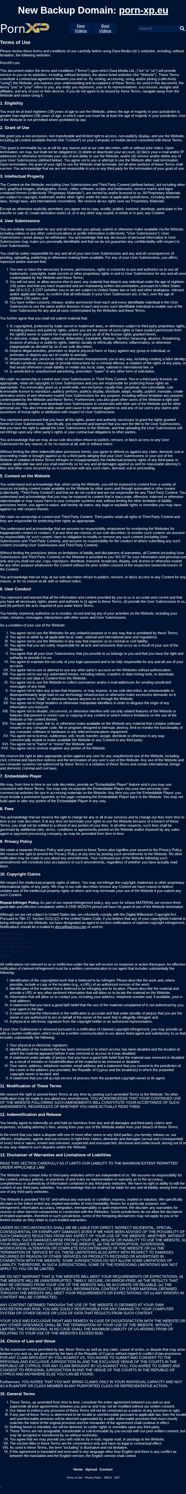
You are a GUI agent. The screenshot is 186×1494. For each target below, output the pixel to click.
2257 (117, 1477)
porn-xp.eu (143, 10)
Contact (106, 1469)
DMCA (108, 1477)
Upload (91, 1469)
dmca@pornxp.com (70, 927)
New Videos (81, 28)
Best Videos (105, 28)
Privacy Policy (93, 1477)
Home (78, 1469)
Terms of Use (74, 1477)
